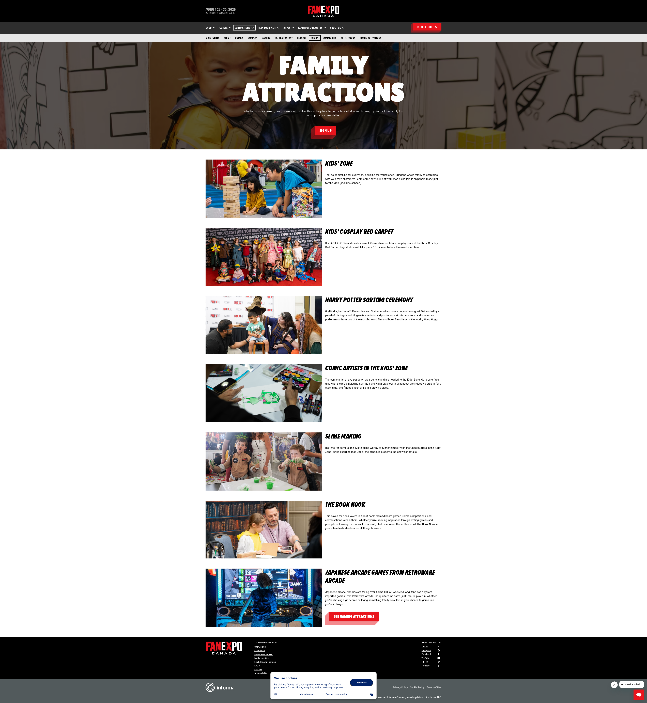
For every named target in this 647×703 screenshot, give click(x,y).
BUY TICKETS (427, 27)
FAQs (257, 665)
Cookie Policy (417, 687)
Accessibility (260, 673)
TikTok (425, 662)
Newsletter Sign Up (263, 654)
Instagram (426, 650)
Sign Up (325, 130)
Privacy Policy (400, 687)
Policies (258, 669)
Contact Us (259, 650)
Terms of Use (434, 687)
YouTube (426, 658)
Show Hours (260, 647)
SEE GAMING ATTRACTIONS (354, 616)
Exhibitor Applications (265, 662)
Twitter (425, 646)
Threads (425, 665)
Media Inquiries (261, 658)
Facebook (427, 654)
